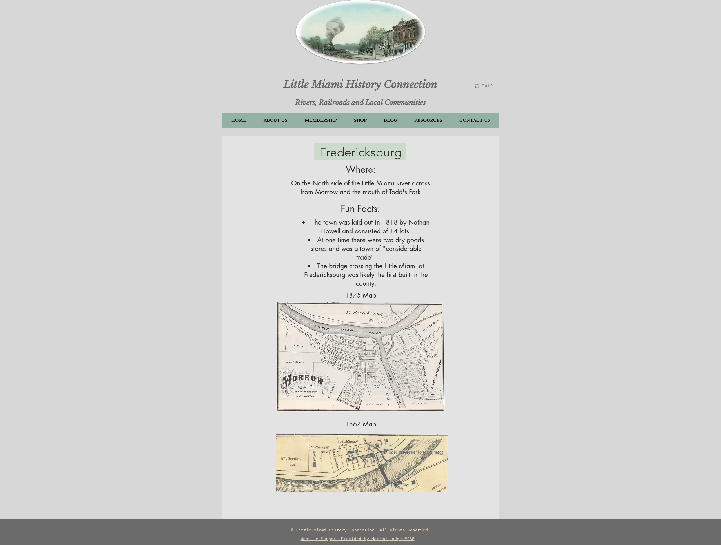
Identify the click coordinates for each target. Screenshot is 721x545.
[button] (486, 68)
